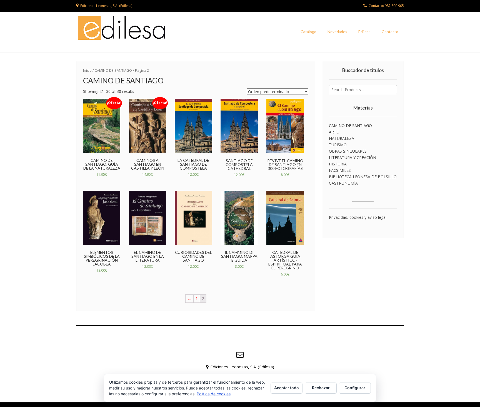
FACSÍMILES (340, 170)
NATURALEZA (341, 138)
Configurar (354, 387)
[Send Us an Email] (240, 354)
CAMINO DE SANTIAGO (350, 125)
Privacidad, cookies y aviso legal (357, 217)
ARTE (334, 132)
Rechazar (321, 387)
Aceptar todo (286, 387)
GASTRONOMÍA (343, 183)
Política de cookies (214, 393)
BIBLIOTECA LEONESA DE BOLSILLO (363, 176)
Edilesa (364, 31)
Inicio (87, 70)
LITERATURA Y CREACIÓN (352, 157)
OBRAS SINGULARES (348, 151)
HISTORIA (338, 164)
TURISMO (338, 144)
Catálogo (308, 31)
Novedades (337, 31)
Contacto (390, 31)
